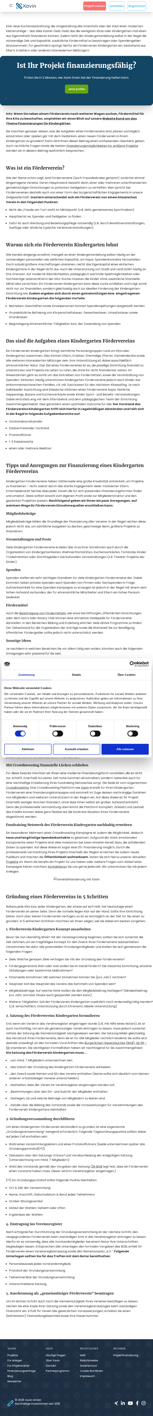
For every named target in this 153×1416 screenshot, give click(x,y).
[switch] (57, 734)
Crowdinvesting (17, 788)
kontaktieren (57, 867)
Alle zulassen (125, 749)
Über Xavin (53, 1360)
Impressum (87, 1376)
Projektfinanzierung (125, 1355)
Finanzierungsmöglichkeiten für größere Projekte (102, 146)
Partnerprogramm (58, 1371)
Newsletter (14, 1381)
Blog (10, 1376)
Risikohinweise (89, 1360)
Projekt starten (94, 6)
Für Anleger (14, 1360)
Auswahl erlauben (76, 749)
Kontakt (51, 1366)
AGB (82, 1355)
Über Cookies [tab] (126, 674)
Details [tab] (76, 674)
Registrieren (137, 6)
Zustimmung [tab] (26, 674)
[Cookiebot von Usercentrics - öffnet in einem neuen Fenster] (132, 664)
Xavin (85, 788)
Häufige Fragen (56, 1355)
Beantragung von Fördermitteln (42, 613)
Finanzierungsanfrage (21, 1371)
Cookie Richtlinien (91, 1371)
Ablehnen (28, 749)
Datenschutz (88, 1366)
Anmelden (117, 6)
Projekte (12, 862)
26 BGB (97, 1166)
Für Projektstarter (18, 1366)
